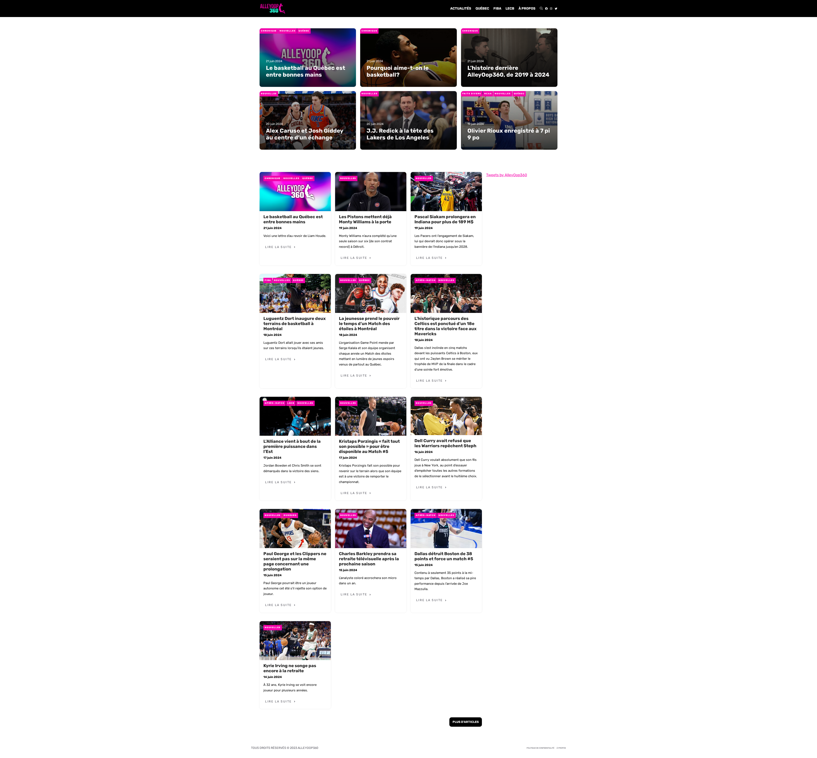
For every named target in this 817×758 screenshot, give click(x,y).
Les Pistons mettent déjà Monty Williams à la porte (365, 219)
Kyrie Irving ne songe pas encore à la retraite (289, 668)
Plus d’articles (466, 722)
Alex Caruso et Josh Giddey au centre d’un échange (304, 134)
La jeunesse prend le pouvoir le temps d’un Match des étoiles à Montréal (369, 323)
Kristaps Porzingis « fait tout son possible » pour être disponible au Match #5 (369, 446)
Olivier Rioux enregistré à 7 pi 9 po (508, 134)
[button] (541, 8)
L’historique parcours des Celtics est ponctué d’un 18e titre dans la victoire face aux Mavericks (445, 326)
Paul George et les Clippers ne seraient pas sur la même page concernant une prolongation (294, 561)
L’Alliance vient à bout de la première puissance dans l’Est (292, 446)
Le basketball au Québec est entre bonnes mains (305, 71)
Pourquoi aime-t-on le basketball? (398, 71)
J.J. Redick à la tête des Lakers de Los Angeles (400, 134)
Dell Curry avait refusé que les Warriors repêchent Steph (445, 443)
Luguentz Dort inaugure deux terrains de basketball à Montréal (294, 323)
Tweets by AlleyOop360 (506, 175)
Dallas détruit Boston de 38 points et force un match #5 (443, 556)
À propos (527, 8)
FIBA (497, 8)
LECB (510, 8)
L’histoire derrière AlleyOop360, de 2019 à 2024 (508, 71)
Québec (482, 8)
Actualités (460, 8)
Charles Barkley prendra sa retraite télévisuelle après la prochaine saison (369, 558)
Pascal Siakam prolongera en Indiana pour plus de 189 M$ (445, 219)
